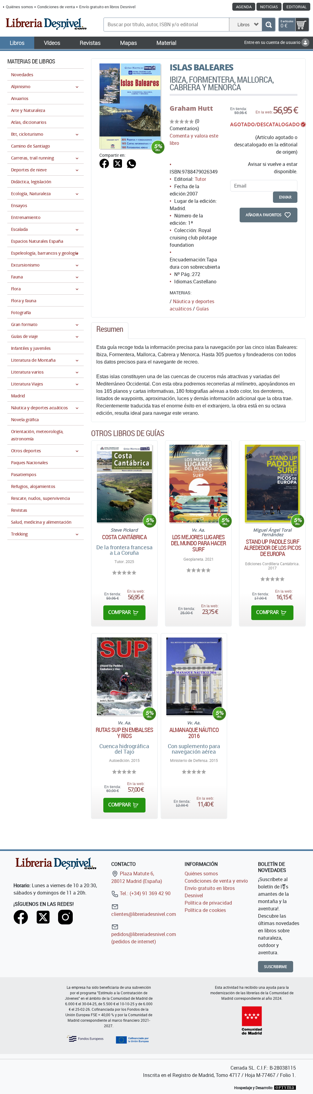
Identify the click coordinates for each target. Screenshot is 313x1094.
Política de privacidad (208, 902)
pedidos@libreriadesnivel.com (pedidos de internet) (143, 938)
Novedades (22, 74)
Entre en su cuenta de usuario (272, 42)
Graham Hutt (191, 108)
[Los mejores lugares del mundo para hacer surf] (198, 483)
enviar (285, 197)
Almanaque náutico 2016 (194, 733)
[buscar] (268, 24)
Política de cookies (205, 910)
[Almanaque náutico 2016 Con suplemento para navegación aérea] (194, 676)
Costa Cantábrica (124, 537)
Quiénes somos (19, 6)
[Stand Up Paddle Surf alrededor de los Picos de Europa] (272, 483)
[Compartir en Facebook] (104, 163)
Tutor (200, 179)
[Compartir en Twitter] (118, 163)
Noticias (269, 6)
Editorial (296, 6)
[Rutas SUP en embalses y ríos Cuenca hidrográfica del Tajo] (124, 676)
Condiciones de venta (56, 6)
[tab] (109, 330)
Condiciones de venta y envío (216, 880)
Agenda (244, 6)
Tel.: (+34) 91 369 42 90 (145, 893)
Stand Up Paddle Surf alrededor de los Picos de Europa (272, 548)
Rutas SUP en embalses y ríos (124, 733)
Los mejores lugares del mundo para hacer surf (198, 543)
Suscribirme (275, 966)
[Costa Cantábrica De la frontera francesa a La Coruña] (124, 483)
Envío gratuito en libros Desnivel (107, 6)
